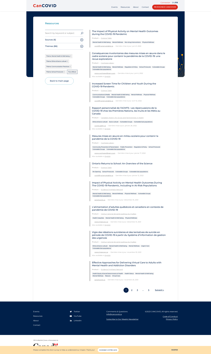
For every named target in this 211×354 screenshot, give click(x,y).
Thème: (58, 56)
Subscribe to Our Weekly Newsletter (122, 319)
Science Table (106, 38)
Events (114, 7)
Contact (145, 7)
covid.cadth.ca (100, 126)
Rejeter (174, 350)
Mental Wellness (117, 42)
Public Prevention (126, 147)
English (107, 76)
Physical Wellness (148, 42)
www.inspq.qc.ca (101, 222)
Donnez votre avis (108, 350)
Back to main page (59, 81)
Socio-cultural (113, 122)
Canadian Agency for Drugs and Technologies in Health (122, 118)
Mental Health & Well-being (102, 42)
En (173, 3)
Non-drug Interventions (133, 42)
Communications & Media (101, 94)
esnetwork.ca (100, 200)
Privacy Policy (172, 319)
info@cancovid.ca (114, 314)
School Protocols (145, 67)
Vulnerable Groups (158, 67)
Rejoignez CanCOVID (165, 7)
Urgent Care (145, 246)
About (136, 7)
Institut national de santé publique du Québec (118, 214)
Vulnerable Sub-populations (102, 69)
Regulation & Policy (131, 67)
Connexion (165, 3)
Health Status (129, 273)
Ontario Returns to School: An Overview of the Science (122, 163)
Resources (125, 7)
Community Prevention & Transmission (106, 147)
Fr (176, 3)
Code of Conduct (170, 316)
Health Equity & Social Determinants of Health (108, 273)
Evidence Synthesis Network (112, 190)
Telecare (107, 276)
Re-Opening (97, 171)
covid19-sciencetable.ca (104, 46)
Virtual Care (116, 276)
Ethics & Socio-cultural (100, 122)
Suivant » (159, 290)
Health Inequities (98, 218)
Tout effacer (72, 72)
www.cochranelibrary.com (105, 73)
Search (82, 33)
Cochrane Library (107, 63)
